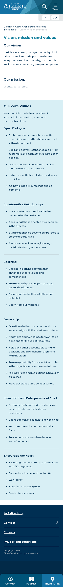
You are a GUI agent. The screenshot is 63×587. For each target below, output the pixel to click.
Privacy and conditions (20, 541)
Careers (9, 532)
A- (46, 17)
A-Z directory (13, 513)
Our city (8, 26)
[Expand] (57, 523)
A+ (55, 17)
